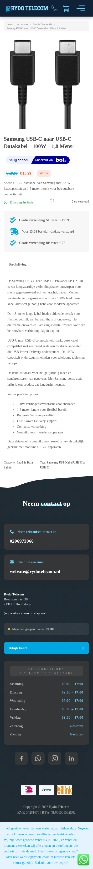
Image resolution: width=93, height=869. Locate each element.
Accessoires (22, 24)
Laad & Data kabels (42, 24)
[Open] (81, 8)
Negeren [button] (83, 828)
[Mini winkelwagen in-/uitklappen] (65, 8)
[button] (46, 648)
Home (9, 24)
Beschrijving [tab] (17, 264)
